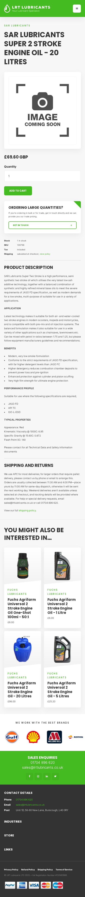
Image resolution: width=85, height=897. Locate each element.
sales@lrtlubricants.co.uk (42, 767)
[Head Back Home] (36, 8)
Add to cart (18, 190)
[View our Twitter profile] (55, 776)
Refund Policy (28, 869)
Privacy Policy (11, 869)
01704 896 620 (43, 762)
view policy (45, 254)
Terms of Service (64, 869)
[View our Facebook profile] (29, 776)
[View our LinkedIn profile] (47, 776)
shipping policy (27, 510)
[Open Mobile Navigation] (77, 9)
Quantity (10, 166)
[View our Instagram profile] (38, 776)
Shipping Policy (45, 869)
